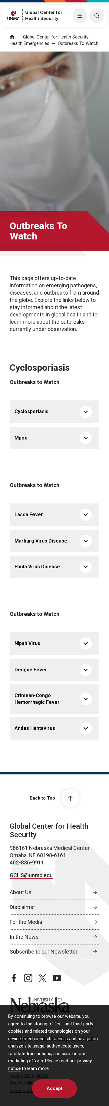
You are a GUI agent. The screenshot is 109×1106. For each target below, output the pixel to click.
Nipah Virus (27, 643)
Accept (54, 1088)
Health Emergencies (29, 43)
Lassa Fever (29, 514)
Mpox (21, 438)
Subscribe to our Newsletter (44, 951)
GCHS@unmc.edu (31, 875)
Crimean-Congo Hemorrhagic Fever (37, 699)
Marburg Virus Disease (41, 541)
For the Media (26, 922)
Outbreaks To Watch (78, 43)
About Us (20, 892)
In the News (24, 937)
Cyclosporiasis (31, 411)
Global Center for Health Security (55, 37)
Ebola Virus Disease (37, 567)
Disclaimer (22, 907)
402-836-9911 (27, 862)
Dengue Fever (31, 670)
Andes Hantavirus (35, 728)
